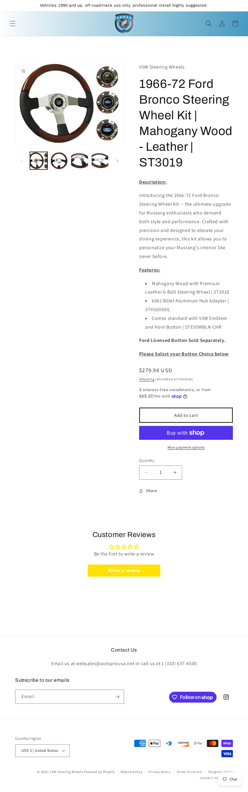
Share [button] (151, 490)
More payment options (186, 447)
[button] (12, 23)
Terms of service (189, 772)
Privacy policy (159, 772)
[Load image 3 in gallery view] (79, 160)
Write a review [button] (124, 570)
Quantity (146, 460)
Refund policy (131, 772)
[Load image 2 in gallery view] (59, 160)
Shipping (147, 379)
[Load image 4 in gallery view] (100, 160)
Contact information (216, 778)
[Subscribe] (117, 697)
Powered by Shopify (99, 772)
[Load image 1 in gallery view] (38, 160)
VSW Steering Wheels (66, 772)
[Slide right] (117, 160)
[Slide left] (21, 160)
